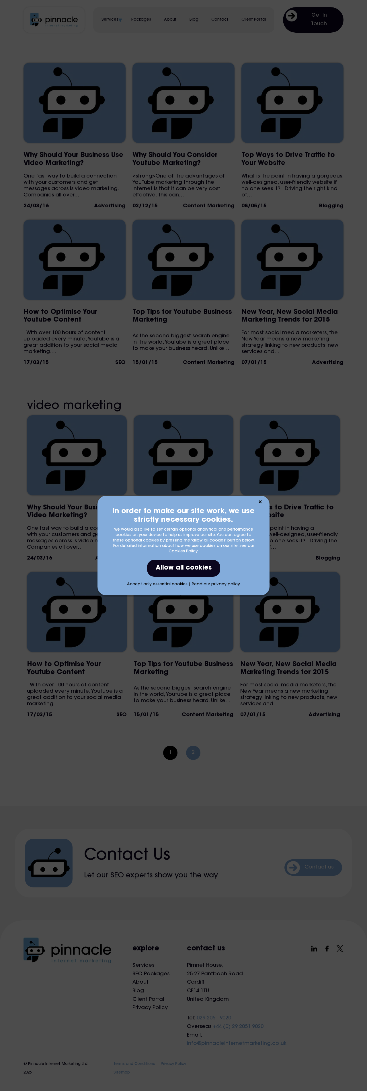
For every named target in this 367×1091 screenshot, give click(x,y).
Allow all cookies (184, 568)
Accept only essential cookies (157, 584)
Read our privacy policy (216, 584)
